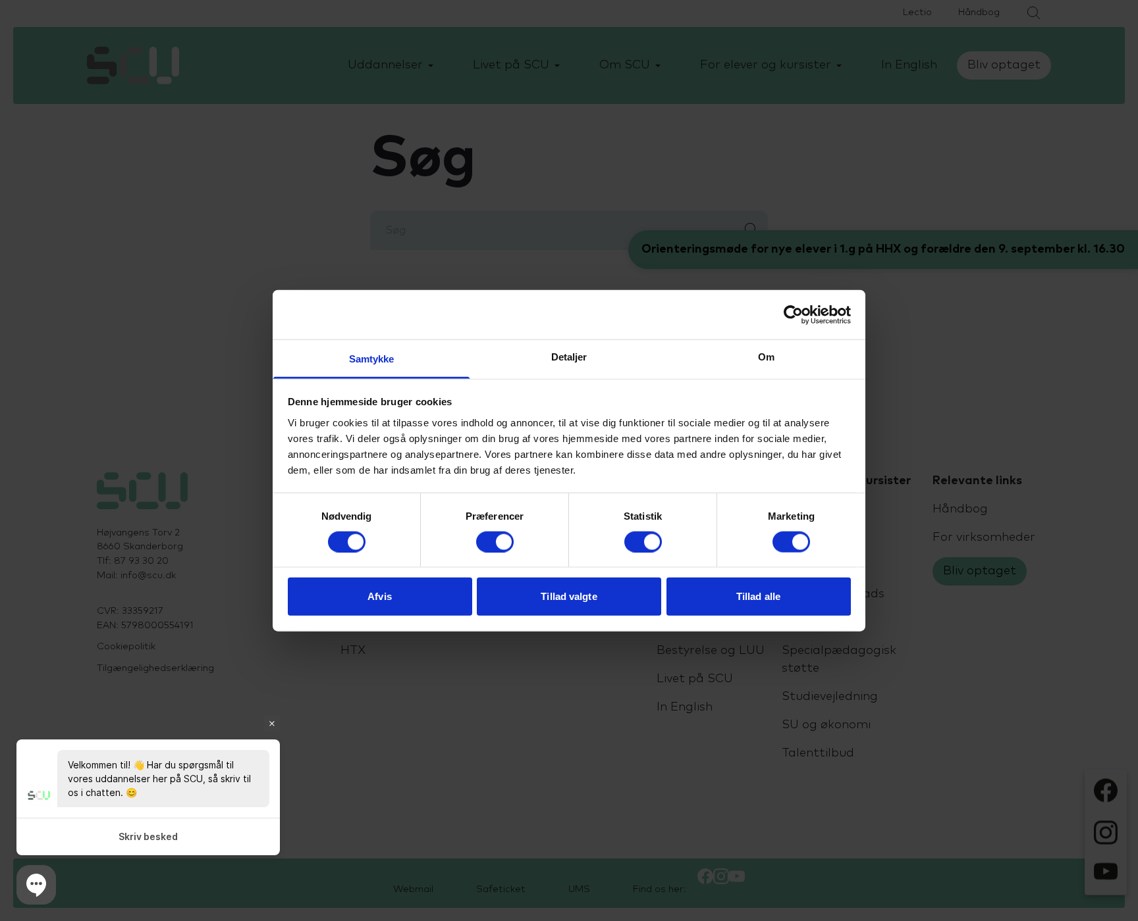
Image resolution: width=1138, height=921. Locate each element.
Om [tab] (766, 356)
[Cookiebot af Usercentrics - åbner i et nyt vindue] (793, 314)
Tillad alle (758, 596)
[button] (36, 885)
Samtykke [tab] (371, 358)
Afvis (379, 596)
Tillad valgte (569, 596)
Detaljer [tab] (569, 356)
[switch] (495, 541)
